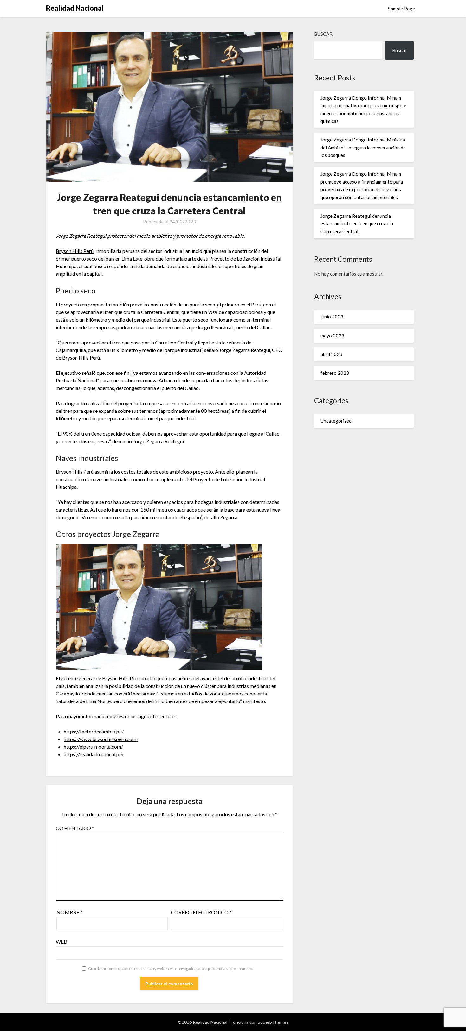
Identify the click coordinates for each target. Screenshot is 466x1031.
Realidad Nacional (75, 8)
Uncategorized (336, 421)
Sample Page (401, 8)
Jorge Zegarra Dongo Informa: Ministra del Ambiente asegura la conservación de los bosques (363, 147)
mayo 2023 (332, 335)
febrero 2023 (334, 373)
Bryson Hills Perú (75, 251)
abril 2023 (331, 354)
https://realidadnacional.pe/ (94, 754)
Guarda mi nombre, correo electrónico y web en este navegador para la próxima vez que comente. (170, 968)
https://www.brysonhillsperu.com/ (101, 739)
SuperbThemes (273, 1022)
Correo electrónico (201, 912)
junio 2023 (331, 316)
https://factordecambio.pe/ (94, 731)
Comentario (75, 828)
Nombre (69, 912)
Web (61, 942)
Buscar (323, 34)
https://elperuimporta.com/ (93, 747)
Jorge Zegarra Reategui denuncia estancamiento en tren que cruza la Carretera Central (356, 223)
